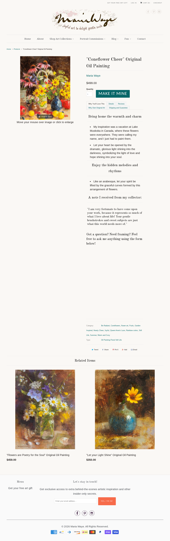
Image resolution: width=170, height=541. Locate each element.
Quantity (89, 89)
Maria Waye (93, 75)
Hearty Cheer (98, 330)
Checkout (158, 3)
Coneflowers (115, 326)
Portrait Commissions (91, 38)
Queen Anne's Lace (117, 330)
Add (125, 350)
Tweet (96, 350)
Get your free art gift (117, 3)
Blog (114, 38)
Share (106, 350)
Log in (134, 3)
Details (111, 104)
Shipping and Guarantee (118, 108)
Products (17, 49)
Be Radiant (105, 326)
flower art (124, 326)
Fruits (131, 326)
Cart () (146, 3)
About (40, 38)
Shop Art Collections (61, 38)
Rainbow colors (132, 330)
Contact (141, 38)
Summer (93, 335)
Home (27, 38)
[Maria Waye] (85, 20)
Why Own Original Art (96, 108)
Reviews (121, 104)
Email (135, 350)
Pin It (116, 350)
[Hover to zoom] (45, 87)
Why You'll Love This (96, 104)
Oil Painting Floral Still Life (111, 340)
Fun (127, 38)
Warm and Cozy (104, 335)
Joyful (107, 330)
